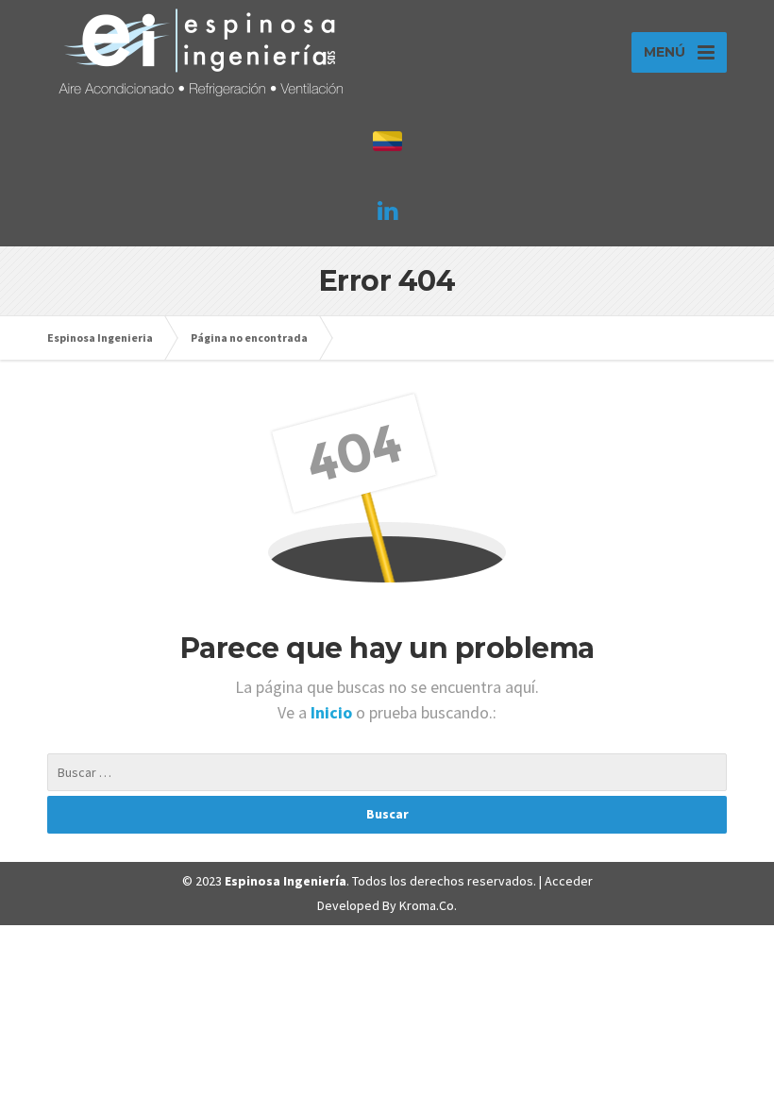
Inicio (333, 712)
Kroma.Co (426, 905)
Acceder (569, 880)
